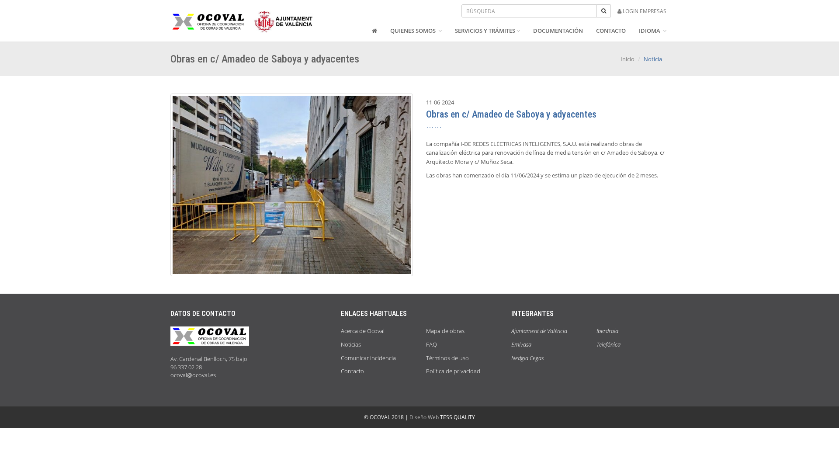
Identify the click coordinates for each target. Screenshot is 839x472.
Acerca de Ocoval (363, 331)
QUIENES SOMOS (413, 31)
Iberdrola (607, 331)
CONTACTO (611, 31)
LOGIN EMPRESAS (643, 11)
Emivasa (521, 344)
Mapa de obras (445, 331)
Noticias (351, 344)
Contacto (352, 371)
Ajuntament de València (539, 331)
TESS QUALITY (457, 417)
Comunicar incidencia (368, 358)
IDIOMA (650, 31)
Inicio (627, 59)
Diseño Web (424, 417)
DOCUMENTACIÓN (558, 31)
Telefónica (608, 344)
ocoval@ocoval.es (193, 375)
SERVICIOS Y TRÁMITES (485, 31)
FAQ (431, 344)
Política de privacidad (453, 371)
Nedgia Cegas (527, 358)
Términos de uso (447, 358)
